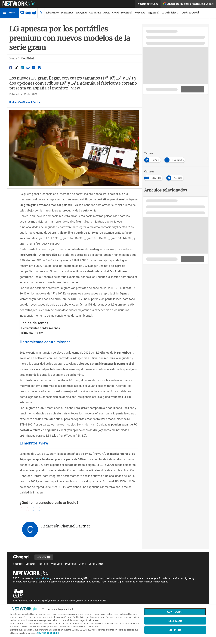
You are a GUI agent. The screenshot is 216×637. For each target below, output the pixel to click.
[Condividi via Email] (33, 67)
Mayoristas (67, 12)
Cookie (82, 564)
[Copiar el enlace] (27, 67)
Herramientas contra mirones (40, 328)
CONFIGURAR (175, 611)
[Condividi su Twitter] (16, 67)
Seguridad (153, 12)
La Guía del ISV (170, 12)
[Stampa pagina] (39, 67)
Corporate (95, 12)
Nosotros (18, 564)
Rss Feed (43, 564)
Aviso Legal (56, 564)
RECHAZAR (175, 621)
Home (13, 58)
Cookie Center (96, 564)
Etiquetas (31, 564)
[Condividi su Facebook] (10, 67)
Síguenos (42, 557)
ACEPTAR (175, 630)
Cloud (115, 12)
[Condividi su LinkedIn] (22, 67)
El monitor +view (32, 332)
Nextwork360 (41, 578)
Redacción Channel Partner (25, 102)
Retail (106, 12)
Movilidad (126, 12)
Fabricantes (52, 12)
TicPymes (81, 12)
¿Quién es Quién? (190, 12)
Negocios (140, 12)
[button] (9, 13)
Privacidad (70, 564)
